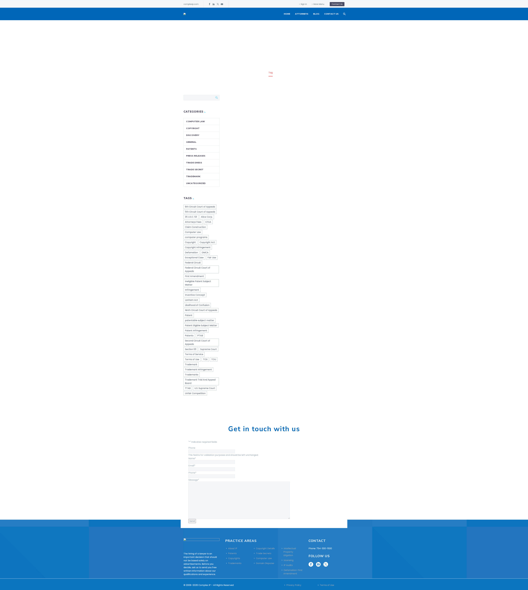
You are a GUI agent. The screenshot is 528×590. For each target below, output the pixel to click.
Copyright (193, 128)
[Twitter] (218, 4)
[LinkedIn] (214, 4)
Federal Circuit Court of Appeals (197, 269)
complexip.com (191, 4)
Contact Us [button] (337, 4)
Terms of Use (192, 359)
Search (216, 97)
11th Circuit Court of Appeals (200, 211)
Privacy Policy (293, 585)
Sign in (304, 4)
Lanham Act (191, 300)
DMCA (205, 252)
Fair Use (211, 257)
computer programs (196, 237)
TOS (205, 359)
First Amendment (194, 276)
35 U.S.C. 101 (191, 216)
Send (192, 521)
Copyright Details (265, 548)
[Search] (344, 14)
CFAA (208, 222)
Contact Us (331, 14)
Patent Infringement (196, 330)
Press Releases (195, 156)
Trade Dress (194, 162)
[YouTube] (222, 4)
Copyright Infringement (198, 247)
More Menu (319, 4)
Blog (316, 14)
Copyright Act (207, 242)
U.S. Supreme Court (204, 388)
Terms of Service (194, 354)
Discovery (192, 135)
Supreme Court (208, 349)
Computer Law (195, 121)
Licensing (288, 560)
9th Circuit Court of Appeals (200, 206)
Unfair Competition (195, 393)
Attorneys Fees (193, 222)
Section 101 (190, 349)
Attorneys (301, 14)
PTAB (200, 335)
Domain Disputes (265, 563)
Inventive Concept (195, 295)
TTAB (188, 388)
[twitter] (325, 564)
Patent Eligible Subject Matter (201, 325)
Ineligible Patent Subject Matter (198, 283)
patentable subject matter (199, 320)
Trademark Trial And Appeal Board (200, 381)
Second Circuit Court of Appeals (197, 342)
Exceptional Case (194, 257)
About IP (232, 548)
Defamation (191, 252)
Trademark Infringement (198, 369)
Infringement (192, 289)
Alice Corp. (207, 216)
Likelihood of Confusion (197, 305)
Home (287, 14)
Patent (188, 315)
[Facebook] (209, 4)
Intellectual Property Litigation (289, 552)
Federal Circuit (193, 262)
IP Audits (288, 565)
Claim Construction (195, 227)
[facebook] (311, 564)
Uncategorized (196, 183)
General (191, 142)
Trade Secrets (263, 553)
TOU (213, 359)
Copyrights (234, 558)
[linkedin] (318, 564)
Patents (191, 149)
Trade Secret (194, 169)
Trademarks (191, 374)
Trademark (193, 176)
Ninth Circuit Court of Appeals (201, 310)
